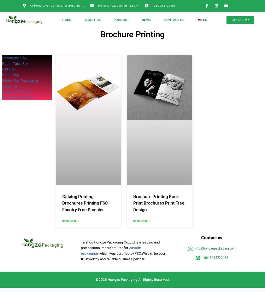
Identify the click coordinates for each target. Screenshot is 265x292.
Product (121, 20)
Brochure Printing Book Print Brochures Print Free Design (158, 203)
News (146, 20)
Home (67, 20)
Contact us (174, 20)
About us (92, 20)
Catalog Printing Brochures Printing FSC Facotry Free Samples (85, 203)
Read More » (70, 221)
